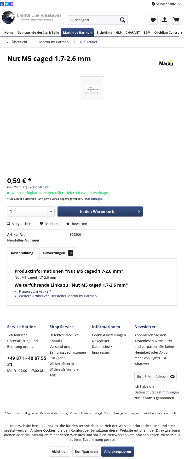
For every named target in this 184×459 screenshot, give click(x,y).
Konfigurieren (86, 451)
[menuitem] (98, 20)
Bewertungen (57, 253)
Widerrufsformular (65, 369)
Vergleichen (21, 223)
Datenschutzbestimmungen (156, 392)
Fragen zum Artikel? (34, 291)
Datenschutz (102, 346)
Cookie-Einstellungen (109, 335)
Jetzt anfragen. (93, 198)
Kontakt (56, 340)
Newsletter (100, 340)
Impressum (101, 352)
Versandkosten (80, 413)
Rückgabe (57, 358)
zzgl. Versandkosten (37, 187)
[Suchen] (123, 20)
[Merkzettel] (153, 20)
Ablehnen (60, 451)
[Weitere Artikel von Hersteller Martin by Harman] (166, 63)
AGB (53, 375)
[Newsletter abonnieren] (172, 376)
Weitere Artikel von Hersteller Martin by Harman (57, 296)
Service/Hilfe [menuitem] (166, 4)
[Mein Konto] (164, 20)
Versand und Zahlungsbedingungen (68, 349)
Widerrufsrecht (62, 363)
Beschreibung (22, 253)
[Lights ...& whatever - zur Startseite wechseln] (32, 17)
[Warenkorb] (176, 20)
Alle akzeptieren (117, 451)
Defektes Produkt (64, 335)
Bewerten (79, 223)
